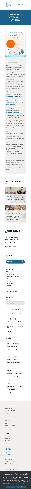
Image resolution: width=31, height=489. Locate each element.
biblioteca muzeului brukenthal (14, 349)
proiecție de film (10, 386)
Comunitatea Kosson (15, 117)
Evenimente (19, 61)
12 (12, 321)
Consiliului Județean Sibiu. (18, 138)
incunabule (9, 373)
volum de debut (10, 392)
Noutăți (14, 61)
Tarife (6, 413)
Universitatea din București (12, 112)
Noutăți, (8, 196)
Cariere (9, 285)
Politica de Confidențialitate (17, 483)
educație (9, 359)
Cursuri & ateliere (9, 437)
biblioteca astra (15, 343)
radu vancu (19, 386)
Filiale (6, 412)
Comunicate (8, 438)
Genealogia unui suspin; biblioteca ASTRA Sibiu (15, 370)
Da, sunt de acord (11, 486)
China (21, 353)
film (8, 365)
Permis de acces (9, 408)
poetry (8, 380)
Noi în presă (8, 440)
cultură (8, 356)
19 (12, 324)
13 (15, 321)
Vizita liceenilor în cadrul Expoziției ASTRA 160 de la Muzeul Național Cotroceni (15, 199)
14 (18, 321)
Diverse (10, 61)
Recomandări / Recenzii (13, 276)
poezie (8, 383)
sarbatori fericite (11, 389)
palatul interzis (16, 376)
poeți (14, 383)
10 (8, 321)
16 (22, 321)
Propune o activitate (10, 425)
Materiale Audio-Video (12, 291)
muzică (8, 376)
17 (8, 324)
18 (10, 324)
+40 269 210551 (11, 461)
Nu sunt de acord (21, 486)
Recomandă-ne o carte (10, 427)
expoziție (16, 359)
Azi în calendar (10, 274)
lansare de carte (18, 373)
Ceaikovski (15, 353)
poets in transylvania (17, 380)
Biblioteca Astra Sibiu (12, 346)
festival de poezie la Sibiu (13, 362)
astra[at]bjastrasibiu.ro (13, 465)
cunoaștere (15, 356)
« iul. (10, 331)
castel (8, 353)
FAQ (6, 442)
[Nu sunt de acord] (29, 480)
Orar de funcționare (10, 410)
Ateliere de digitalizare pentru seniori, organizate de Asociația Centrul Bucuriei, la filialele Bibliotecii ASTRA (14, 216)
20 (15, 324)
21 (18, 324)
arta (8, 343)
